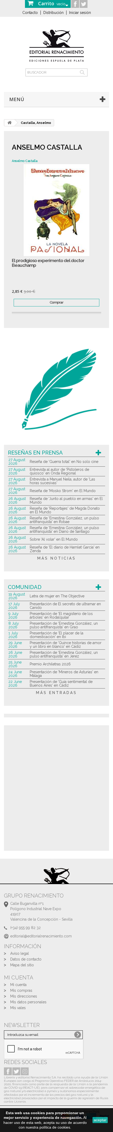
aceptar (100, 1120)
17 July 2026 (14, 606)
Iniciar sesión (80, 13)
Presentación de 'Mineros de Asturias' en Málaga (64, 674)
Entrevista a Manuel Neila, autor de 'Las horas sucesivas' (62, 481)
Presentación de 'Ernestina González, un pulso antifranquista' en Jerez (64, 654)
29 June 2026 (15, 645)
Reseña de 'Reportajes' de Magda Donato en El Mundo (65, 510)
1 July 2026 (13, 635)
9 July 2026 (13, 615)
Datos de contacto (26, 959)
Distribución (53, 13)
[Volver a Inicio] (9, 122)
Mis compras (21, 990)
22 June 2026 (15, 683)
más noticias (56, 558)
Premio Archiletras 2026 (50, 664)
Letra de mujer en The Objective (57, 596)
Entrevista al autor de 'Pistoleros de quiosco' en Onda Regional (59, 471)
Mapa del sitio (22, 965)
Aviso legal (19, 953)
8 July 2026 (13, 625)
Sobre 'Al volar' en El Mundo (54, 539)
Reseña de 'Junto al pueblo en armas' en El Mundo (66, 500)
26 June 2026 (15, 654)
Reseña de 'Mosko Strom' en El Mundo (63, 491)
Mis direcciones (23, 996)
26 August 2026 (17, 500)
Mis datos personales (28, 1002)
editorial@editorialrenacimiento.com (41, 936)
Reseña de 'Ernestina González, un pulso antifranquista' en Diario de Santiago (64, 530)
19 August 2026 (16, 596)
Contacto (30, 13)
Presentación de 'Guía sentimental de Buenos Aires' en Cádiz (61, 683)
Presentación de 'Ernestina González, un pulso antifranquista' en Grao (64, 625)
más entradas (56, 693)
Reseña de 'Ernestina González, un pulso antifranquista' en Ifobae (64, 520)
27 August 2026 (16, 462)
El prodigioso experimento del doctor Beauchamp (48, 263)
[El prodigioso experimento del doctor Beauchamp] (56, 210)
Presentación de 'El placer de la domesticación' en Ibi (56, 635)
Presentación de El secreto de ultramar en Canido (65, 606)
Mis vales (18, 1008)
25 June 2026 (15, 664)
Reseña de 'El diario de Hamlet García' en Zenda (65, 549)
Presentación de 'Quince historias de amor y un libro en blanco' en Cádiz (65, 645)
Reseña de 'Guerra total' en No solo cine (64, 462)
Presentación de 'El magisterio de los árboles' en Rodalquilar (61, 615)
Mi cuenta (18, 985)
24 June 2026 (15, 674)
